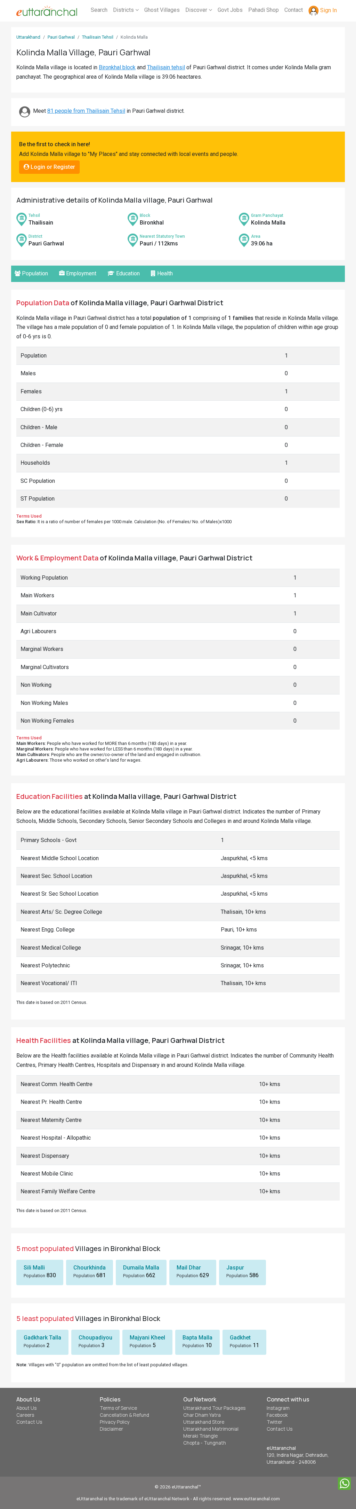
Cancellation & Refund (124, 1415)
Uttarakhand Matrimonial (210, 1429)
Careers (25, 1415)
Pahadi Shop (263, 10)
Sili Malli (34, 1267)
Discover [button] (197, 10)
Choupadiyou (95, 1337)
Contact (293, 10)
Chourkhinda (89, 1267)
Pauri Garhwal (61, 37)
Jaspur (235, 1267)
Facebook (277, 1415)
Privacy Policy (115, 1422)
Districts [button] (124, 10)
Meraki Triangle (200, 1436)
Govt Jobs (230, 10)
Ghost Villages (162, 10)
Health (164, 273)
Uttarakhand (28, 37)
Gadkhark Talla (42, 1337)
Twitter (274, 1422)
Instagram (278, 1408)
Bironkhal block (117, 67)
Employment (80, 273)
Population (34, 273)
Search (99, 10)
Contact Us (29, 1422)
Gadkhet (240, 1337)
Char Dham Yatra (202, 1415)
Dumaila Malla (141, 1267)
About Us (26, 1408)
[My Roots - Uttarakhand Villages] (46, 11)
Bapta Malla (197, 1337)
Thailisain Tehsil (97, 37)
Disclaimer (111, 1429)
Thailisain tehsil (166, 67)
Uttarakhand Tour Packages (214, 1408)
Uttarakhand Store (203, 1422)
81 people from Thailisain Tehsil (86, 111)
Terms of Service (118, 1408)
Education (127, 273)
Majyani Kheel (147, 1337)
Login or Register (52, 167)
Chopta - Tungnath (204, 1443)
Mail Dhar (189, 1267)
